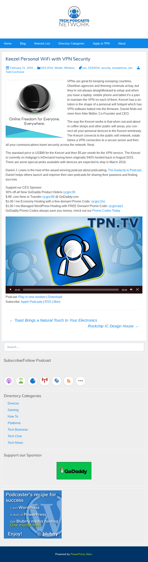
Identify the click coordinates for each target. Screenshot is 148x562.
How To (13, 416)
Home (8, 43)
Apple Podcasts (31, 301)
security (105, 67)
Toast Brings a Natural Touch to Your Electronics (53, 320)
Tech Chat (15, 436)
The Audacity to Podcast (124, 170)
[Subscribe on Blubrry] (33, 381)
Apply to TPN (101, 43)
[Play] (11, 290)
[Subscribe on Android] (21, 381)
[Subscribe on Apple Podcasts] (9, 381)
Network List (42, 43)
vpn (130, 67)
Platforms (14, 423)
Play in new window (32, 297)
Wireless (69, 67)
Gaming (13, 410)
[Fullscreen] (137, 290)
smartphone (119, 67)
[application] (74, 254)
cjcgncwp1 (115, 206)
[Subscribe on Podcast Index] (45, 381)
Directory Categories (71, 43)
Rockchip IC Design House (113, 326)
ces (84, 67)
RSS (48, 301)
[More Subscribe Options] (81, 381)
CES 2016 (47, 67)
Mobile (59, 67)
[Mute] (131, 290)
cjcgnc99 (48, 196)
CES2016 (94, 67)
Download (55, 297)
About (121, 43)
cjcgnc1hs (98, 201)
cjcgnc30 (69, 192)
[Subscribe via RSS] (69, 381)
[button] (74, 255)
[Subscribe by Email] (57, 381)
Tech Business (18, 429)
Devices (13, 403)
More (57, 301)
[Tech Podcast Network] (74, 16)
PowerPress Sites (81, 554)
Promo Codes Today (106, 210)
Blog (23, 43)
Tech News (15, 442)
